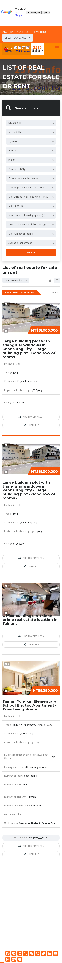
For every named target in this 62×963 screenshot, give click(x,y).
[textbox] (17, 38)
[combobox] (17, 38)
